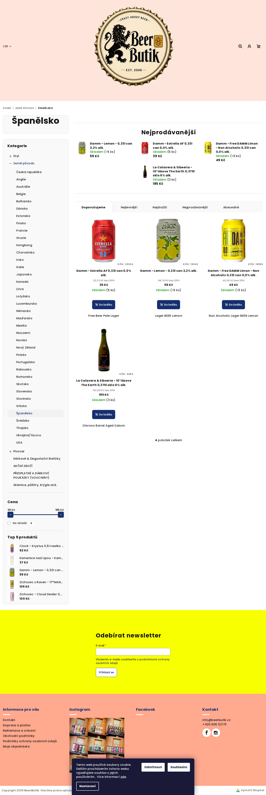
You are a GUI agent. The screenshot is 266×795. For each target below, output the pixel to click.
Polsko (21, 355)
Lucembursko (26, 304)
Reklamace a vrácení (19, 730)
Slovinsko (23, 399)
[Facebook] (206, 732)
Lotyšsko (23, 296)
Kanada (22, 282)
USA (19, 442)
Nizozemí (23, 333)
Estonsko (23, 216)
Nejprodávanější (195, 207)
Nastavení (87, 786)
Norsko (21, 340)
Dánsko (22, 209)
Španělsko (24, 413)
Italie (20, 267)
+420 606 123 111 (214, 724)
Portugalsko (25, 362)
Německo (23, 311)
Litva (20, 289)
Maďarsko (24, 318)
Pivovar (19, 451)
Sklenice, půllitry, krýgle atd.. (35, 485)
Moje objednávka (16, 746)
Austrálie (23, 187)
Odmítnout (153, 767)
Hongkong (24, 245)
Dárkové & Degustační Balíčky (36, 459)
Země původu (23, 163)
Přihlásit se (106, 672)
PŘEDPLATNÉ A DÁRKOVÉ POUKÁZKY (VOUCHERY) (31, 475)
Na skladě (22, 523)
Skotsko (22, 384)
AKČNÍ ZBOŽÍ (22, 466)
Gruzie (21, 238)
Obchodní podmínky (19, 736)
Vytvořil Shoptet (252, 790)
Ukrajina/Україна (28, 435)
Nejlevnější (129, 207)
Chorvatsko (25, 252)
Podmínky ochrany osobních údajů (30, 741)
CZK (5, 46)
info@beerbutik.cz (216, 720)
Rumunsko (24, 377)
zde (123, 777)
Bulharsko (24, 201)
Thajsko (22, 428)
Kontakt (9, 720)
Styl (16, 156)
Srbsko (21, 406)
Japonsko (24, 274)
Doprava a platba (16, 725)
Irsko (20, 260)
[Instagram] (216, 732)
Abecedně (231, 207)
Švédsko (22, 421)
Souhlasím (178, 767)
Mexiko (21, 325)
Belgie (21, 194)
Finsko (21, 223)
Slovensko (24, 391)
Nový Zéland (25, 347)
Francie (22, 230)
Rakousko (23, 369)
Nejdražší (160, 207)
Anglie (21, 179)
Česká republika (28, 172)
